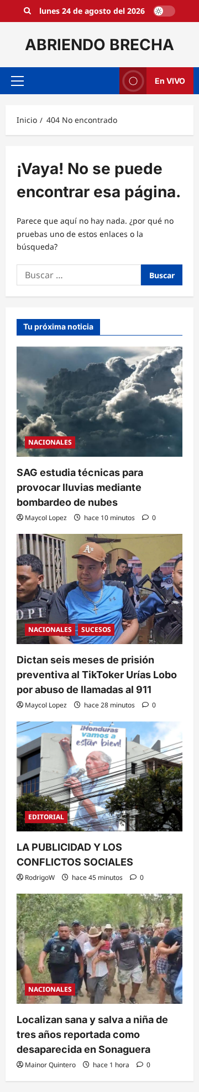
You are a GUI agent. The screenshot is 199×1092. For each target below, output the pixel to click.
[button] (17, 81)
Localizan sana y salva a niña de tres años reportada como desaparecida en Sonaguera (92, 1034)
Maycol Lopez (46, 517)
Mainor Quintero (50, 1064)
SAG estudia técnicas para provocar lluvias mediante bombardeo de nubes (80, 487)
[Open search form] (27, 11)
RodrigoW (40, 877)
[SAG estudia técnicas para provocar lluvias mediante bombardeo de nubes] (99, 402)
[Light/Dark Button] (164, 11)
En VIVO (170, 80)
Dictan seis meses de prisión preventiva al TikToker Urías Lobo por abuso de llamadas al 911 (97, 674)
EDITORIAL (46, 816)
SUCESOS (96, 629)
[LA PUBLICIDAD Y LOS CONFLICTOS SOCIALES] (99, 776)
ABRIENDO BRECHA (99, 44)
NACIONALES (50, 442)
